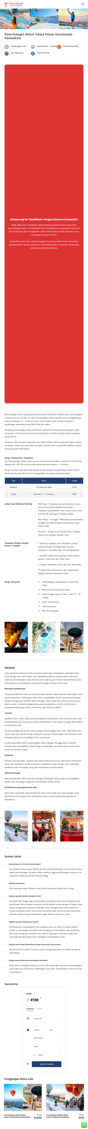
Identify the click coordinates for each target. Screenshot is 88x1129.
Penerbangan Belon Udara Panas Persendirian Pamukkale (17, 1116)
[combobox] (34, 1055)
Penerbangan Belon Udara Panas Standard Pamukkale (57, 1116)
